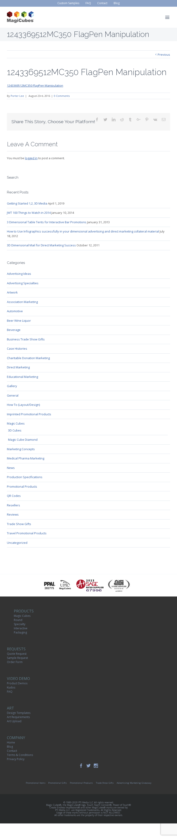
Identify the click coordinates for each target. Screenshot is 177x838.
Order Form (15, 662)
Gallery (12, 386)
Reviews (13, 514)
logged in (31, 158)
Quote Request (17, 654)
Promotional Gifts (57, 782)
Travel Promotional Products (27, 533)
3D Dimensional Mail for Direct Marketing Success (41, 245)
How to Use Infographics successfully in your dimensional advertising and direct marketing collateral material (83, 231)
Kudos (11, 687)
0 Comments (62, 96)
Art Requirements (18, 717)
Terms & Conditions (20, 755)
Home (11, 742)
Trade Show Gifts (19, 524)
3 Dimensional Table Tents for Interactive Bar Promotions (46, 222)
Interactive (20, 628)
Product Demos (17, 683)
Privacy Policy (15, 759)
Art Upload (14, 721)
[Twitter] (88, 766)
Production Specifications (24, 477)
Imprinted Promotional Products (29, 414)
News (11, 468)
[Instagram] (96, 766)
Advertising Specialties (22, 283)
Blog (10, 747)
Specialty (19, 624)
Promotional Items (35, 782)
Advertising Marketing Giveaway (134, 782)
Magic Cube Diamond (23, 439)
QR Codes (14, 496)
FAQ (9, 692)
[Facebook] (81, 766)
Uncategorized (17, 543)
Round (18, 620)
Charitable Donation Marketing (28, 358)
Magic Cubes (16, 423)
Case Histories (17, 348)
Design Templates (18, 713)
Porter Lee (17, 96)
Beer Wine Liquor (19, 320)
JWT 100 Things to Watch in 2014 (29, 213)
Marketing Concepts (21, 449)
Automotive (15, 311)
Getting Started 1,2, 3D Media (27, 203)
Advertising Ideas (19, 274)
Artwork (12, 292)
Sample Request (17, 658)
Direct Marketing (18, 367)
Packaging (20, 632)
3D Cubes (14, 430)
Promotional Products (22, 486)
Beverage (14, 330)
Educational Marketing (22, 377)
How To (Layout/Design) (23, 405)
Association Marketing (22, 302)
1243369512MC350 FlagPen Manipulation (35, 85)
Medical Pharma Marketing (25, 458)
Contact (12, 751)
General (12, 395)
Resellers (13, 505)
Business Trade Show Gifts (26, 339)
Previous (164, 54)
